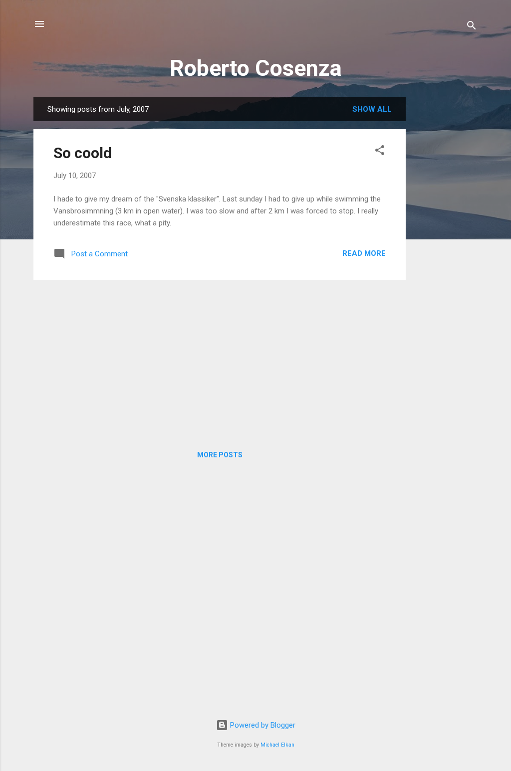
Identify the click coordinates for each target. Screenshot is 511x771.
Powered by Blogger (261, 725)
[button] (380, 152)
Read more (364, 253)
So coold (82, 153)
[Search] (472, 27)
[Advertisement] (446, 246)
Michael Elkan (277, 745)
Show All (372, 109)
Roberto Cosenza (256, 68)
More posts (220, 455)
